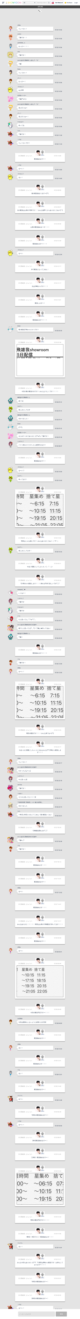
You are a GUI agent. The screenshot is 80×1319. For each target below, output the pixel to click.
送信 (61, 1314)
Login (76, 2)
